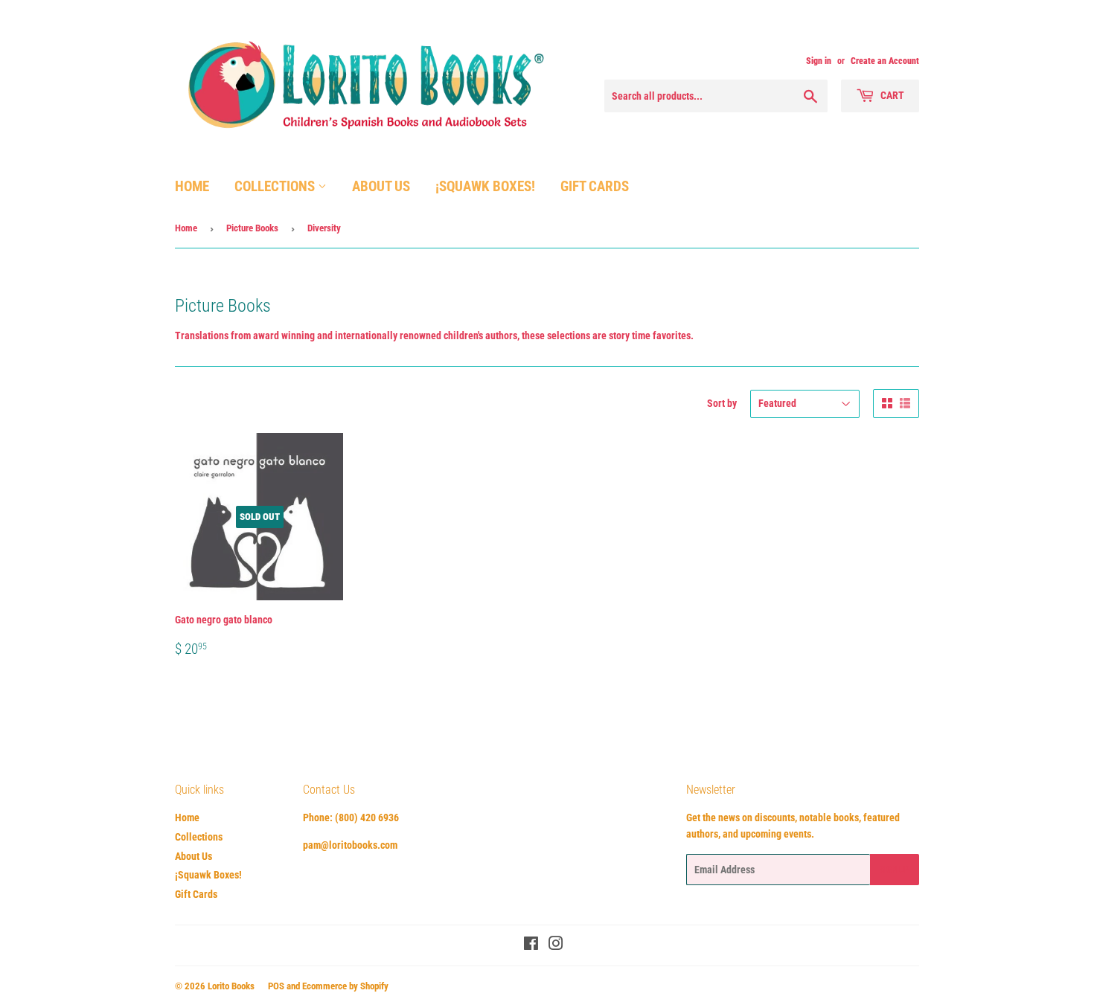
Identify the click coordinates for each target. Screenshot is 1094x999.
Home (192, 186)
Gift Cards (594, 186)
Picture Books (252, 228)
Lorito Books (231, 986)
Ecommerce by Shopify (345, 986)
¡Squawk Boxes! (485, 186)
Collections (276, 186)
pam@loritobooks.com (350, 845)
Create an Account (885, 61)
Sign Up (894, 869)
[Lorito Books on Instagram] (555, 945)
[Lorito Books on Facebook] (531, 945)
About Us (381, 186)
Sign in (818, 61)
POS (276, 986)
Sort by (722, 403)
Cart (891, 95)
